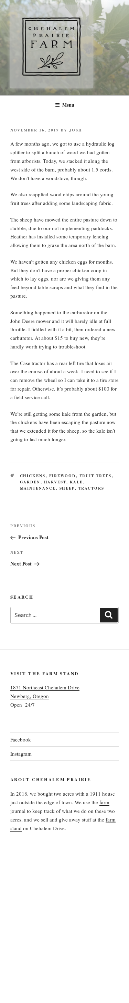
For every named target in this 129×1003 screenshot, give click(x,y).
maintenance (38, 488)
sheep (67, 488)
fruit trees (95, 476)
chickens (33, 476)
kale (76, 482)
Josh (75, 130)
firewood (62, 476)
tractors (91, 488)
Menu (68, 104)
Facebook (20, 739)
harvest (55, 482)
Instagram (21, 753)
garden (30, 482)
